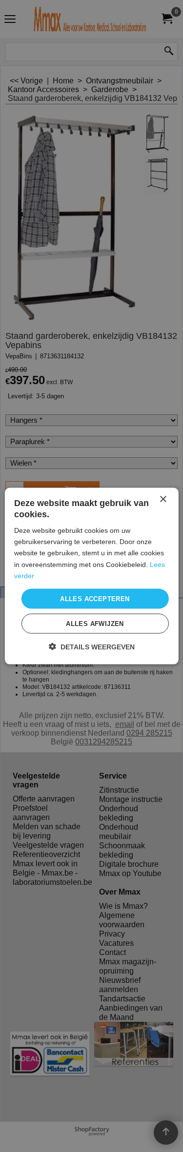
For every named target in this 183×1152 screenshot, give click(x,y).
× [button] (162, 499)
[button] (92, 646)
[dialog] (91, 576)
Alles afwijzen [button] (95, 623)
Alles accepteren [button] (94, 598)
